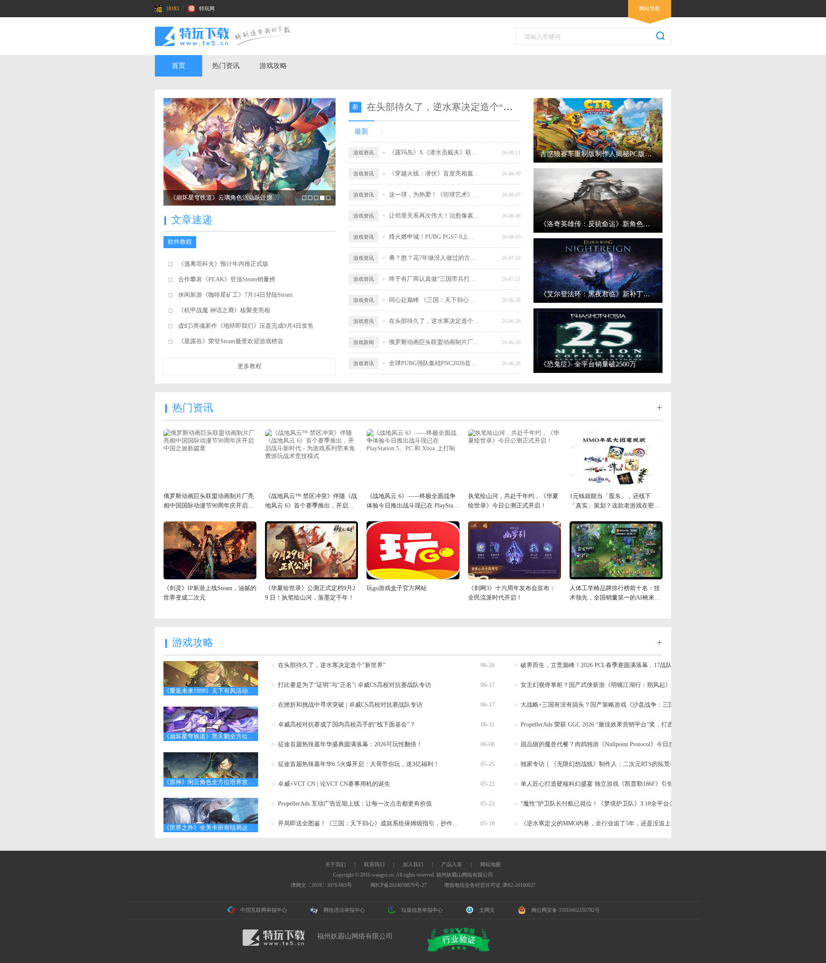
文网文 (487, 910)
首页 (178, 65)
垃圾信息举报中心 (422, 910)
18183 (172, 9)
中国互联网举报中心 (263, 910)
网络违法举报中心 (344, 910)
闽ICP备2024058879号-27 (398, 885)
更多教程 (249, 366)
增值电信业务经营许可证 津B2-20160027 (490, 885)
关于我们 (335, 864)
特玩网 (207, 9)
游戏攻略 (273, 65)
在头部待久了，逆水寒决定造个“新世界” (451, 107)
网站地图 (490, 864)
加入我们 (413, 864)
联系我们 (374, 864)
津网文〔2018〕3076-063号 (321, 885)
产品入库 (451, 864)
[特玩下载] (230, 36)
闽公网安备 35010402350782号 (565, 910)
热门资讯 (226, 65)
